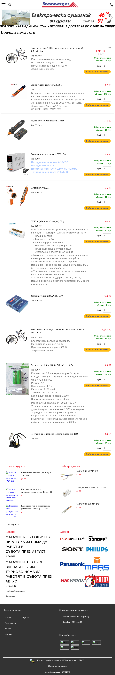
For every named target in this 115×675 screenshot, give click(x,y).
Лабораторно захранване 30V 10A (48, 154)
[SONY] (72, 550)
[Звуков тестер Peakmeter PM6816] (17, 143)
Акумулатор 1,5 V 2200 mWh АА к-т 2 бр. (52, 365)
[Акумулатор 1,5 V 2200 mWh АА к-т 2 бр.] (17, 396)
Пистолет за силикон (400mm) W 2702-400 (36, 474)
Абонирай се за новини (16, 591)
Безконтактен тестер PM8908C (46, 85)
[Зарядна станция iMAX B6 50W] (17, 318)
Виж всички (10, 596)
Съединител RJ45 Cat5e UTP (91, 488)
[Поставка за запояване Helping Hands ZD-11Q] (17, 450)
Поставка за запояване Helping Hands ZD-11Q (54, 434)
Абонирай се (13, 524)
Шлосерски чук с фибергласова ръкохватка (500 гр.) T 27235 (35, 507)
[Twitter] (68, 627)
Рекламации (10, 623)
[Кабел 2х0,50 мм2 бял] (66, 509)
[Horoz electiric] (97, 581)
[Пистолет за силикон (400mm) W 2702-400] (12, 477)
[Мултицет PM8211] (17, 210)
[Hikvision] (72, 581)
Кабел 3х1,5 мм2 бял (87, 471)
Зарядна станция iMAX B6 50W (47, 296)
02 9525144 (77, 622)
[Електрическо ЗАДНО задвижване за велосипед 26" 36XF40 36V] (17, 55)
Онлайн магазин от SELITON (57, 672)
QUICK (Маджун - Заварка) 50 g (47, 221)
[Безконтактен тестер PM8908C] (17, 92)
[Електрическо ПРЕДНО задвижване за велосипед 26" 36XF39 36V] (17, 336)
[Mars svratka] (97, 564)
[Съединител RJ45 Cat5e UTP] (66, 493)
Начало (8, 617)
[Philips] (97, 550)
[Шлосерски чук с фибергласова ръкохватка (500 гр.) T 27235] (12, 511)
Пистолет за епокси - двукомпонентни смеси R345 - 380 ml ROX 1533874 (37, 491)
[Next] (110, 17)
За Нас (8, 629)
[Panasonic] (72, 564)
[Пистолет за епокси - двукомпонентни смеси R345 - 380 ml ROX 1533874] (12, 494)
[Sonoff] (97, 539)
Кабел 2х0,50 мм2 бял (88, 504)
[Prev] (4, 17)
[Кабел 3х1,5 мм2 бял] (66, 476)
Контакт (8, 634)
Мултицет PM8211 (40, 188)
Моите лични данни (57, 666)
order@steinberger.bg (79, 617)
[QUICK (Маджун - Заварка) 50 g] (17, 243)
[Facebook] (62, 627)
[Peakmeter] (72, 539)
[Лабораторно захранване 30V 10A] (17, 176)
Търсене (25, 617)
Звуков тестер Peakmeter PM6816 (47, 120)
